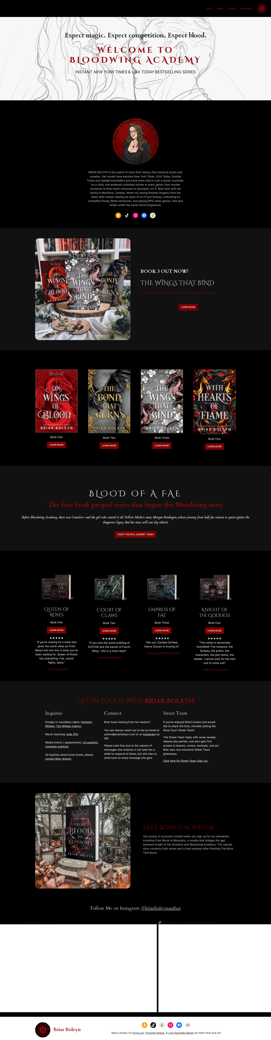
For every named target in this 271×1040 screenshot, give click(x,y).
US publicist (90, 742)
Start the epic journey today (135, 534)
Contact (232, 8)
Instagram (149, 734)
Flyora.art (138, 1033)
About (210, 8)
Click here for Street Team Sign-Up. (185, 760)
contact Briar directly (58, 758)
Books (220, 8)
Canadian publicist (57, 746)
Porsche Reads (154, 1033)
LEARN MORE (188, 307)
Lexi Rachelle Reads (181, 1033)
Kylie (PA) (72, 734)
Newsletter (246, 8)
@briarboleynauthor (161, 908)
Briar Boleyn (67, 1029)
